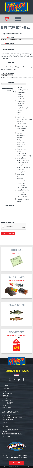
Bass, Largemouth (22, 90)
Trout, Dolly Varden (23, 190)
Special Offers (7, 394)
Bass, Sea (20, 97)
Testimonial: (9, 206)
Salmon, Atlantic (22, 153)
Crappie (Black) (21, 128)
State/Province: (8, 73)
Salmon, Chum (21, 158)
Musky (19, 140)
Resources (5, 398)
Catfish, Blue (21, 117)
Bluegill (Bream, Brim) (23, 108)
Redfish (19, 151)
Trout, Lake (20, 192)
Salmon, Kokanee (22, 162)
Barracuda (20, 88)
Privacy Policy (7, 436)
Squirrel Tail (6, 401)
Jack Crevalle (21, 135)
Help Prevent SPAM (7, 222)
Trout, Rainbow (21, 197)
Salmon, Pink (21, 165)
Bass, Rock (20, 94)
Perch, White (21, 142)
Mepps (5, 385)
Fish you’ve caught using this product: (7, 90)
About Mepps (6, 418)
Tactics (4, 391)
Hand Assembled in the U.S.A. (12, 434)
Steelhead (20, 179)
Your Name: (9, 43)
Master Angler (7, 420)
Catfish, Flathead (22, 126)
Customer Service (11, 411)
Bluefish (19, 106)
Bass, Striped (21, 101)
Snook (19, 176)
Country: (11, 82)
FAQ (3, 425)
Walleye (19, 201)
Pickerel (19, 147)
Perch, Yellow (21, 144)
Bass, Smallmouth (22, 99)
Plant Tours (17, 418)
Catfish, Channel (22, 124)
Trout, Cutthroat (22, 188)
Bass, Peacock (21, 92)
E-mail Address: (8, 49)
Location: (11, 63)
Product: (10, 38)
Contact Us (6, 422)
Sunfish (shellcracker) (23, 181)
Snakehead (20, 174)
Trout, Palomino (22, 194)
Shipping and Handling (10, 429)
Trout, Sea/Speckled (23, 199)
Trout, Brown (21, 185)
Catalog (5, 427)
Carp (18, 115)
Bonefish (19, 110)
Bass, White (20, 103)
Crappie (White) (21, 131)
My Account (6, 415)
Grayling (19, 133)
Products (5, 389)
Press (4, 405)
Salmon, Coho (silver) (23, 160)
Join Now (16, 463)
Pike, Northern (21, 149)
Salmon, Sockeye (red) (23, 172)
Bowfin (19, 112)
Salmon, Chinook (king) (24, 156)
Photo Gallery (7, 403)
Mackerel (19, 138)
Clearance (5, 396)
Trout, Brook (21, 183)
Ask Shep (5, 432)
